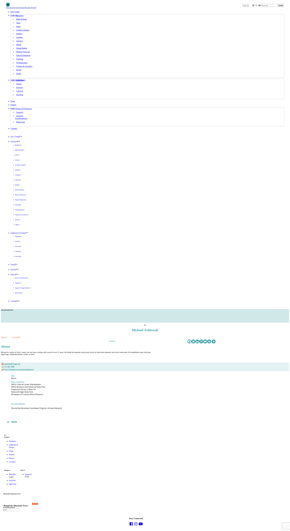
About (11, 458)
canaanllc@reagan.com (12, 364)
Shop (11, 451)
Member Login (12, 475)
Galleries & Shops (13, 446)
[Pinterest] (201, 341)
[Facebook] (189, 341)
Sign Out (12, 484)
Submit (35, 504)
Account (12, 480)
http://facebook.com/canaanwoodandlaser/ (19, 369)
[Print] (209, 341)
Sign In (245, 5)
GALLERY (16, 337)
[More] (213, 341)
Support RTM (28, 475)
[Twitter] (193, 341)
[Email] (205, 341)
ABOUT (4, 337)
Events (11, 454)
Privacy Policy (281, 530)
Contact (12, 462)
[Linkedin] (197, 341)
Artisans (12, 441)
